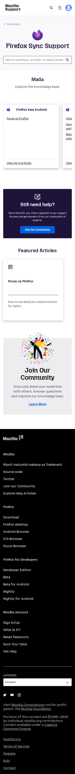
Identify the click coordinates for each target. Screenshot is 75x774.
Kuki (6, 761)
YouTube (12, 695)
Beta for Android (16, 584)
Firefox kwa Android (31, 110)
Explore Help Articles (19, 493)
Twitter (9, 479)
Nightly (9, 591)
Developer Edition (17, 570)
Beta (6, 577)
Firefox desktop (15, 524)
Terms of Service (16, 746)
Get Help (10, 651)
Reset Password (15, 637)
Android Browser (16, 532)
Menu (60, 8)
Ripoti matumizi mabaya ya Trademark (32, 465)
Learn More (37, 404)
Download (11, 517)
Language (9, 675)
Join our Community (19, 486)
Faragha (9, 753)
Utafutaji (67, 60)
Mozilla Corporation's (28, 705)
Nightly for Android (18, 599)
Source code (12, 472)
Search (51, 8)
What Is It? (11, 630)
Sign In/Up (11, 623)
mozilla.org (12, 739)
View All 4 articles (19, 163)
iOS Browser (12, 539)
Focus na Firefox (18, 118)
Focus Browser (14, 546)
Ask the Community (37, 229)
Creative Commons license (30, 727)
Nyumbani (13, 24)
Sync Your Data (15, 644)
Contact (9, 768)
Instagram (19, 695)
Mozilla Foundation (36, 709)
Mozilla (13, 438)
